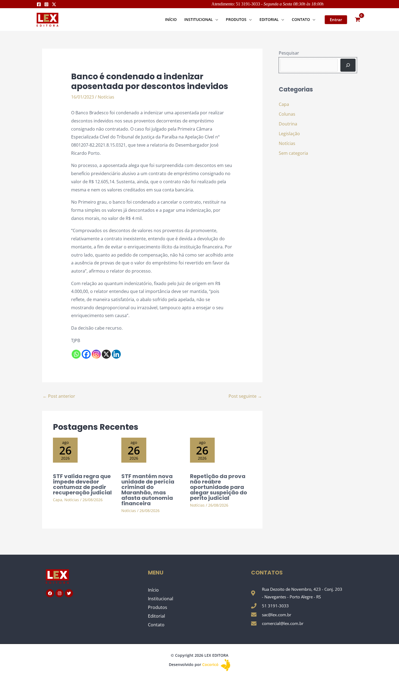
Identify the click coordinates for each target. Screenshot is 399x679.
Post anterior (59, 396)
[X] (106, 354)
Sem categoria (293, 153)
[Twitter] (54, 4)
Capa (57, 499)
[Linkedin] (116, 354)
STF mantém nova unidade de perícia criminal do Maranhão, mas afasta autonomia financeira (147, 489)
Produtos (157, 607)
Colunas (287, 114)
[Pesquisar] (348, 65)
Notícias (106, 97)
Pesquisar (289, 53)
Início (153, 590)
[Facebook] (39, 4)
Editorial (156, 616)
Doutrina (288, 124)
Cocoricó (211, 664)
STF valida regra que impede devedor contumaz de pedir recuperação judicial (82, 484)
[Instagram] (46, 4)
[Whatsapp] (76, 354)
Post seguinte (245, 396)
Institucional (160, 599)
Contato (156, 625)
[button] (215, 19)
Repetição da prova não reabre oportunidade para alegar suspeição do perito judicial (218, 487)
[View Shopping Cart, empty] (357, 19)
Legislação (289, 134)
